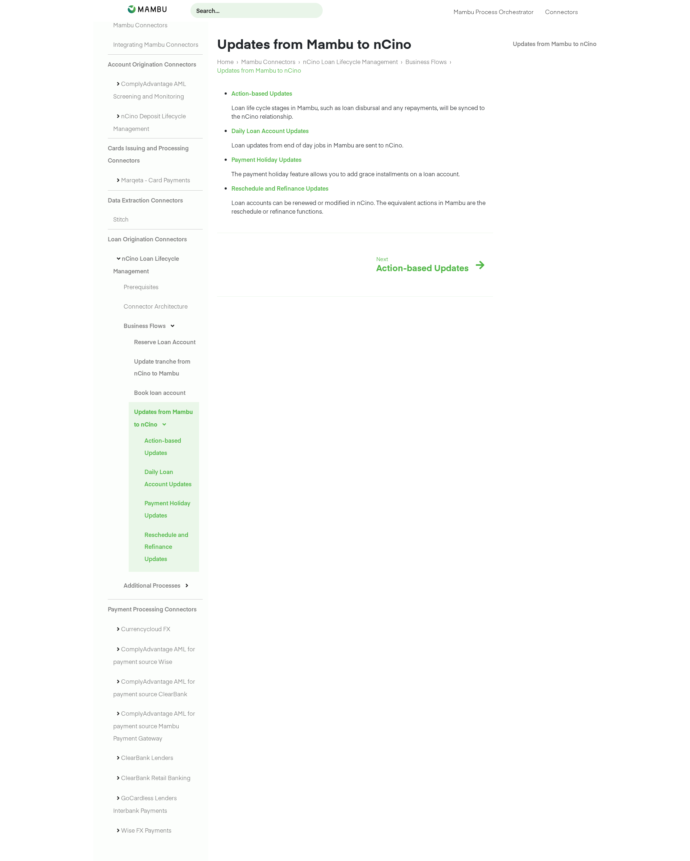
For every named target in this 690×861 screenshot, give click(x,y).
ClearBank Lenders (147, 757)
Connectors (561, 11)
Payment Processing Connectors (152, 609)
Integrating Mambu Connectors (155, 44)
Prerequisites (141, 287)
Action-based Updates (261, 93)
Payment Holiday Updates (266, 159)
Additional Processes (152, 585)
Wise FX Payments (146, 830)
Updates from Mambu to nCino (555, 43)
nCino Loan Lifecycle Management (350, 61)
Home (225, 61)
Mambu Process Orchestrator (494, 11)
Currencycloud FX (145, 629)
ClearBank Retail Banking (155, 778)
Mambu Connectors (140, 25)
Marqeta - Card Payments (155, 180)
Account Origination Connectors (152, 64)
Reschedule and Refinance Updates (166, 546)
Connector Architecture (156, 306)
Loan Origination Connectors (147, 239)
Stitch (121, 219)
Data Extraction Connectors (145, 200)
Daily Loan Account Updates (270, 131)
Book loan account (159, 392)
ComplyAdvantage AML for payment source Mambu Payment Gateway (154, 725)
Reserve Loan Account (165, 342)
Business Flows (145, 325)
